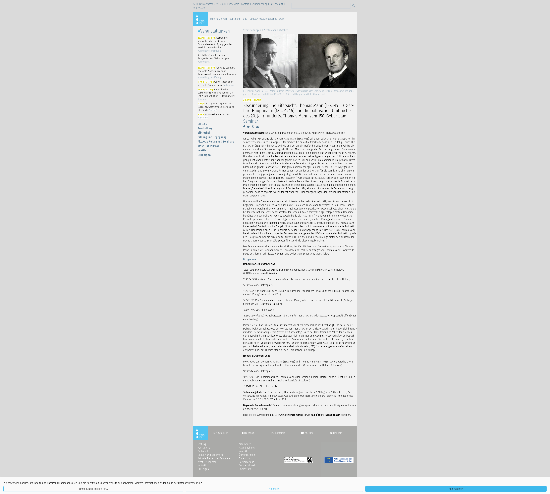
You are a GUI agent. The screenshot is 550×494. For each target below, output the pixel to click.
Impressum (199, 7)
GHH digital (205, 155)
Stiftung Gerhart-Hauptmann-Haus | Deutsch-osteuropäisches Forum (247, 18)
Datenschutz (276, 4)
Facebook (248, 432)
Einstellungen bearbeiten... (93, 488)
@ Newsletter (220, 432)
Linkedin (337, 432)
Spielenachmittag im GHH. (214, 116)
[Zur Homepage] (201, 18)
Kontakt (245, 4)
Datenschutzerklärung (190, 483)
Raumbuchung (259, 4)
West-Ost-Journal (208, 146)
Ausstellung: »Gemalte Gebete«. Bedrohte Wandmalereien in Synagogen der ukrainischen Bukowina (215, 44)
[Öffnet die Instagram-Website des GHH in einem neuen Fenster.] (331, 432)
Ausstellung (205, 128)
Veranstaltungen (252, 30)
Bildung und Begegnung (212, 137)
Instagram (278, 432)
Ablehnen (274, 488)
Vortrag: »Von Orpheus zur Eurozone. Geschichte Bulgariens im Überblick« (216, 106)
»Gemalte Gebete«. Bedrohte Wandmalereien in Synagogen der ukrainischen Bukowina (217, 72)
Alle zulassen (456, 488)
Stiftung (202, 123)
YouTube (309, 432)
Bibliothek (204, 132)
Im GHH (202, 150)
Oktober (283, 30)
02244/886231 (259, 409)
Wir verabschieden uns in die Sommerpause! (216, 83)
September (270, 30)
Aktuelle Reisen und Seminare (216, 141)
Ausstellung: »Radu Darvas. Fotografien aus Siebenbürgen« (214, 58)
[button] (244, 126)
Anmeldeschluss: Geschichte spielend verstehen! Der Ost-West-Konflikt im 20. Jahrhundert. (216, 94)
